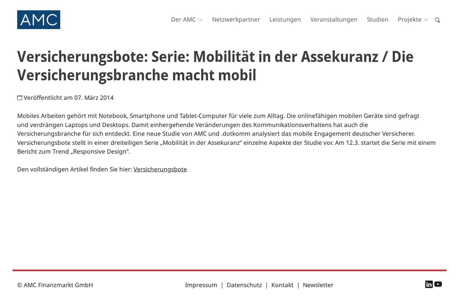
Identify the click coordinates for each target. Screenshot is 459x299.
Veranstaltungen (334, 19)
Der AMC (183, 19)
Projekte (410, 19)
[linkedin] (429, 285)
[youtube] (438, 285)
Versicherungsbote (160, 169)
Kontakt (282, 285)
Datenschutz (244, 285)
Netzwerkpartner (236, 19)
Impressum (201, 285)
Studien (377, 19)
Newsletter (318, 285)
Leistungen (285, 19)
